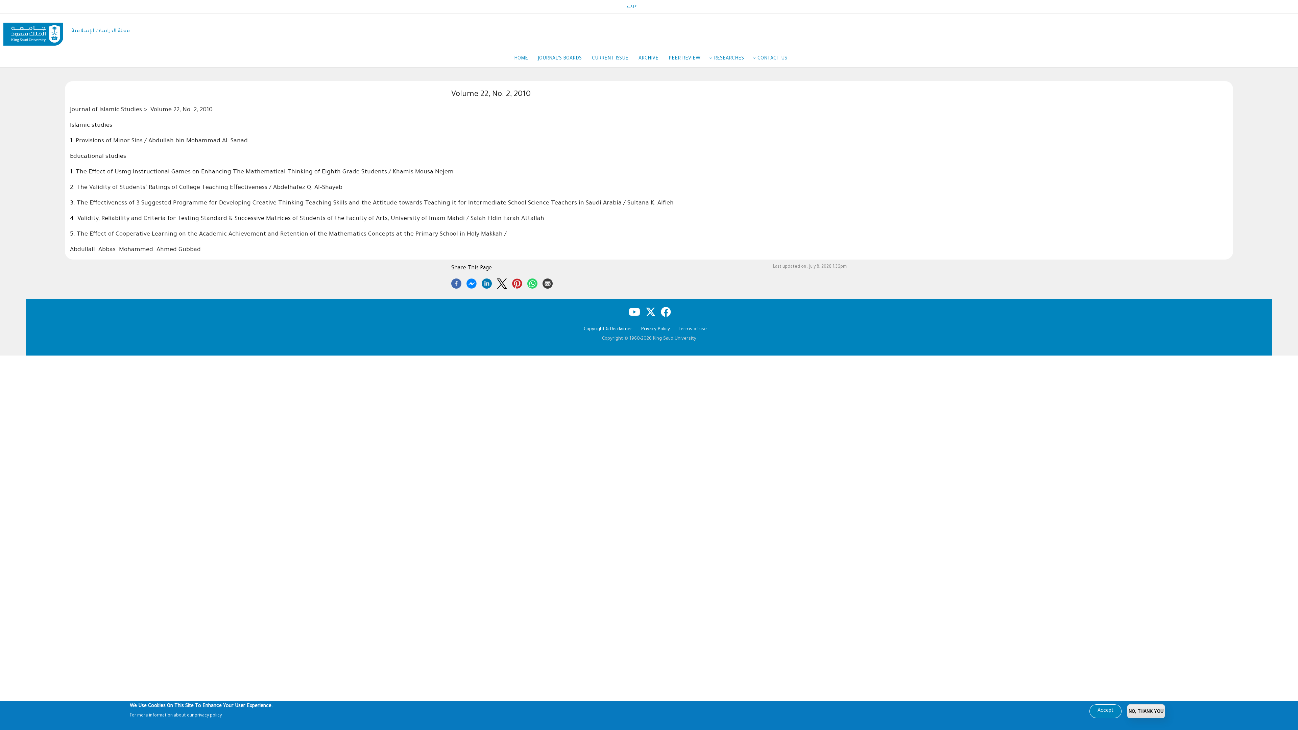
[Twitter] (502, 282)
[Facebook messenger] (471, 282)
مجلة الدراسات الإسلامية (100, 31)
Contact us (772, 59)
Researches (729, 59)
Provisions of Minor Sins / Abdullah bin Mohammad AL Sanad (162, 141)
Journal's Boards (560, 59)
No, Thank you (1146, 711)
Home (521, 59)
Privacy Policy (655, 329)
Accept (1105, 711)
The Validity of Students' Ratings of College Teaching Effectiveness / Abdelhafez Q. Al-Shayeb (209, 188)
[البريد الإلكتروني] (548, 282)
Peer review (684, 59)
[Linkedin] (487, 282)
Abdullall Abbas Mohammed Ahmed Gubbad (135, 250)
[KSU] (33, 31)
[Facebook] (456, 282)
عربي (632, 6)
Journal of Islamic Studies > (109, 110)
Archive (648, 59)
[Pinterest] (517, 282)
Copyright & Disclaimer (608, 329)
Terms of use (693, 329)
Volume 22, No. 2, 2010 (181, 110)
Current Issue (610, 59)
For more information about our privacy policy (176, 715)
